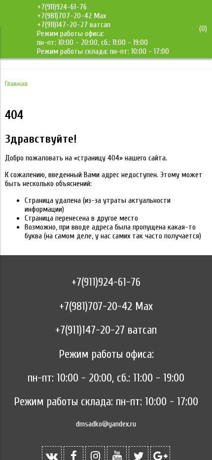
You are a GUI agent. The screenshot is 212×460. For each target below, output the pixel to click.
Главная (16, 83)
